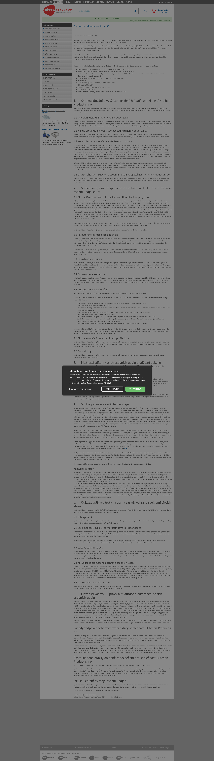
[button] (80, 389)
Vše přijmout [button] (135, 389)
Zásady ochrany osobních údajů (99, 383)
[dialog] (107, 380)
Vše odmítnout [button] (112, 389)
